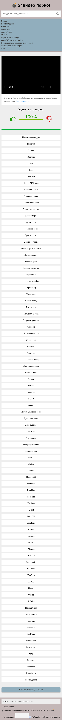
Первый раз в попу (31, 359)
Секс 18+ (31, 176)
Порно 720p (31, 288)
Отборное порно (31, 196)
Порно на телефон (31, 281)
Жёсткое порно (31, 372)
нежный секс (6, 32)
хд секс (4, 35)
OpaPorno (31, 634)
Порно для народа (31, 209)
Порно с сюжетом (31, 268)
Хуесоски (31, 327)
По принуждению (31, 444)
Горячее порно (31, 229)
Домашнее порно (31, 366)
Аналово (31, 346)
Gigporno (31, 660)
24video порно (8, 707)
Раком (31, 399)
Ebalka (31, 542)
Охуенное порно (31, 242)
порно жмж (6, 29)
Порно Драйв (31, 680)
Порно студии (7, 24)
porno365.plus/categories (12, 40)
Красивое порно (31, 189)
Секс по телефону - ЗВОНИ (31, 690)
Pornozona (31, 640)
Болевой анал (31, 451)
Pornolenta (31, 673)
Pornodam (31, 667)
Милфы (31, 392)
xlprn (3, 48)
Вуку (31, 654)
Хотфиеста (31, 647)
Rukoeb (31, 510)
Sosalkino (31, 523)
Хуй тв (31, 595)
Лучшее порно (31, 255)
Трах (31, 170)
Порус (31, 588)
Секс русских (31, 425)
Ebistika (31, 555)
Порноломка (31, 614)
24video (31, 549)
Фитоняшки (31, 438)
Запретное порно (31, 203)
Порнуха (31, 144)
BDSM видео (6, 27)
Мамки (31, 386)
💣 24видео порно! (31, 5)
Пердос (31, 471)
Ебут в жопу (31, 294)
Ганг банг (31, 431)
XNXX (31, 582)
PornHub (31, 490)
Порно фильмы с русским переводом (17, 43)
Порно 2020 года (31, 183)
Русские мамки (31, 418)
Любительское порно (31, 412)
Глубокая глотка (31, 314)
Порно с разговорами (31, 248)
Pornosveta (31, 562)
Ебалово (31, 569)
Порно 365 (31, 477)
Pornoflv (31, 627)
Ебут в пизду (31, 301)
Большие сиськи (31, 333)
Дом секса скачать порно (11, 46)
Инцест (31, 405)
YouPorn (31, 575)
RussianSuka (31, 608)
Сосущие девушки (31, 320)
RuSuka (31, 601)
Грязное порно (31, 216)
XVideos (31, 503)
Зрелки (31, 379)
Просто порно (31, 235)
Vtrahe (31, 529)
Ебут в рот (31, 307)
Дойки (31, 464)
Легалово (31, 621)
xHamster (31, 484)
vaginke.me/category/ (10, 37)
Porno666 (31, 516)
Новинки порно (22, 101)
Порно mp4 (31, 274)
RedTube (31, 497)
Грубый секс (31, 340)
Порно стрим (31, 261)
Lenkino (31, 536)
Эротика (31, 157)
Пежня (31, 457)
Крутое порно (31, 222)
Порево (31, 150)
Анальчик (31, 353)
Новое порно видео (31, 137)
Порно (4, 21)
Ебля (31, 163)
